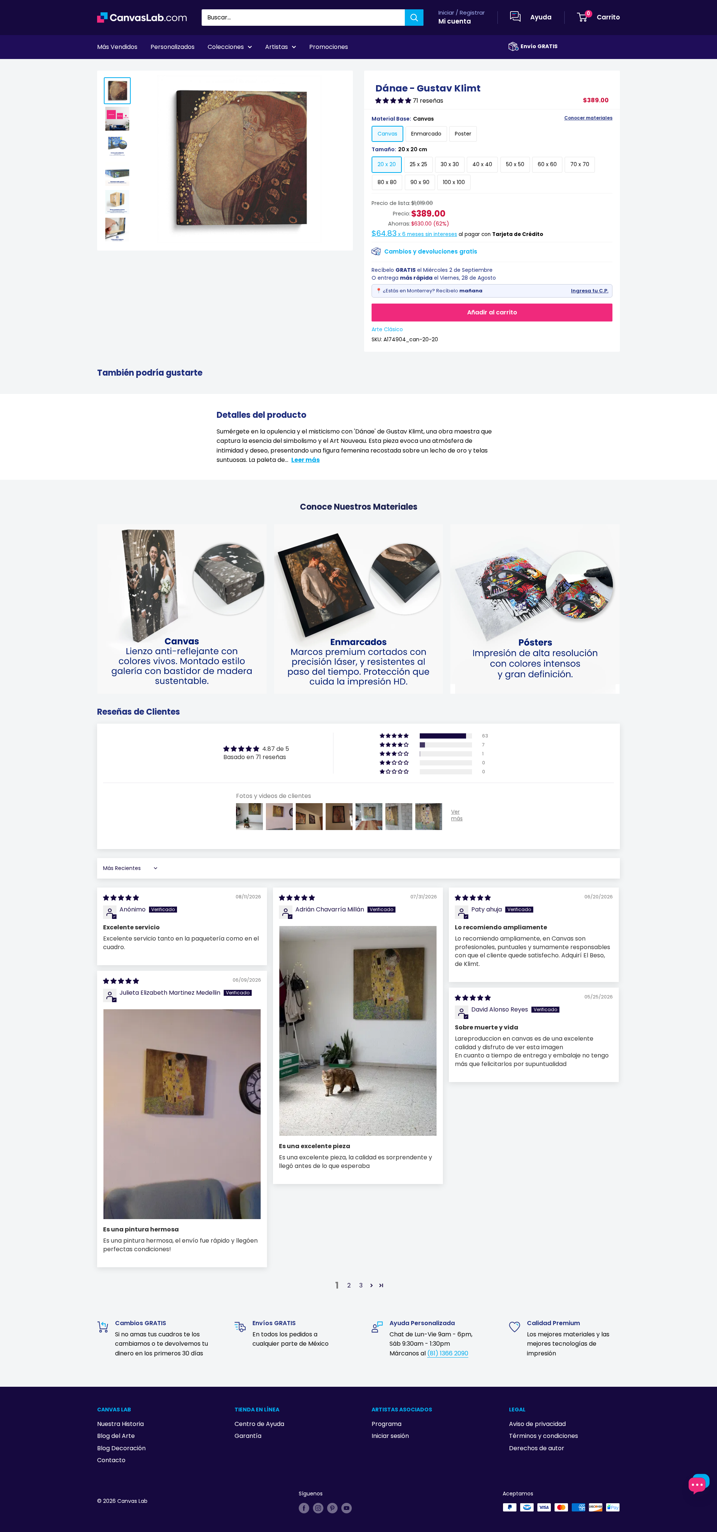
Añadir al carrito (492, 312)
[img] (121, 898)
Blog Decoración (121, 1448)
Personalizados (172, 47)
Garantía (248, 1436)
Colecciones (226, 47)
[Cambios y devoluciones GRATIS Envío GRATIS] (513, 46)
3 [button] (361, 1285)
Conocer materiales (588, 118)
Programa (386, 1424)
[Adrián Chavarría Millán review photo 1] (358, 1031)
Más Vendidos (117, 47)
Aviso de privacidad (537, 1424)
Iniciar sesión (390, 1436)
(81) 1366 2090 (447, 1353)
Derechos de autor (536, 1448)
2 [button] (349, 1285)
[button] (394, 100)
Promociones (328, 47)
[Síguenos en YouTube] (346, 1508)
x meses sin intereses (414, 234)
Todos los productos (144, 67)
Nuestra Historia (120, 1424)
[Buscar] (414, 17)
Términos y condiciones (543, 1436)
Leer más (305, 460)
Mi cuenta (454, 21)
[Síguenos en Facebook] (304, 1508)
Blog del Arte (116, 1436)
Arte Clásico (387, 329)
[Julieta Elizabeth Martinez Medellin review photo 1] (182, 1114)
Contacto (111, 1460)
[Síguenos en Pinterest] (332, 1508)
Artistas (276, 47)
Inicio (104, 67)
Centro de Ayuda (259, 1424)
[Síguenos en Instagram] (318, 1508)
